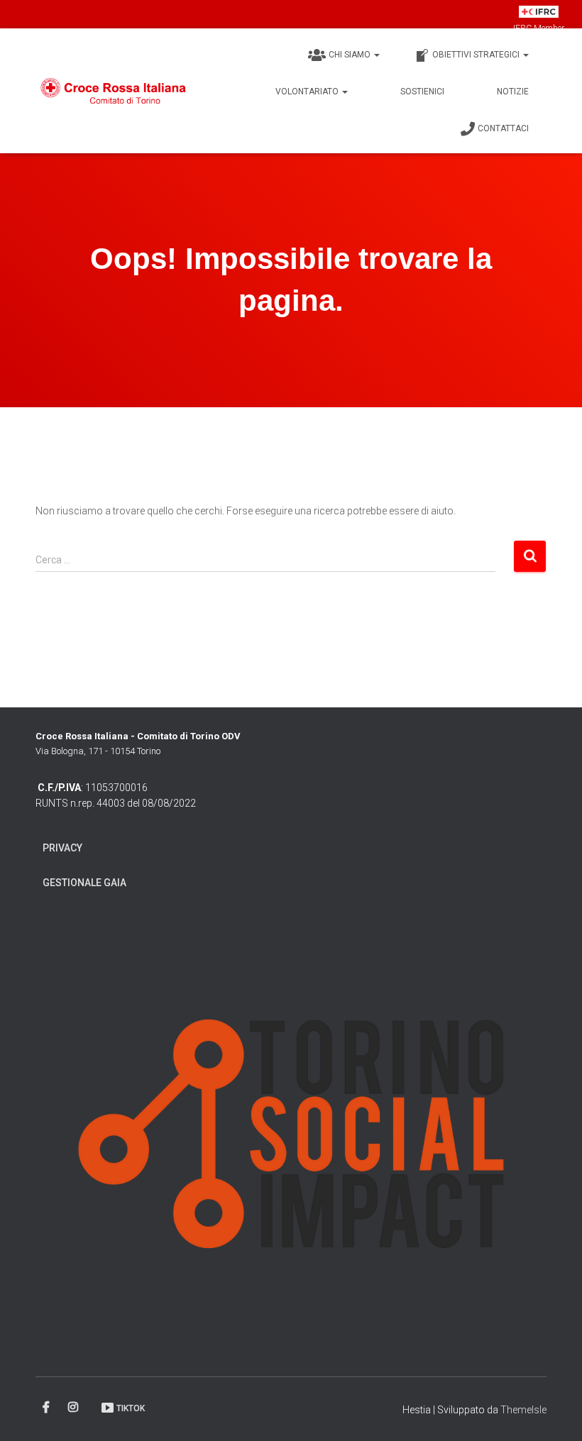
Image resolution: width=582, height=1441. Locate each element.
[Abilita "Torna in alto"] (554, 1412)
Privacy (62, 848)
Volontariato (308, 91)
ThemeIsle (523, 1409)
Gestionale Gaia (84, 882)
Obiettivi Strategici (477, 55)
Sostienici (422, 91)
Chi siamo (351, 55)
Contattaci (503, 128)
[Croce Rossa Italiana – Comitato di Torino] (114, 91)
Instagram (74, 1407)
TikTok (130, 1408)
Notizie (513, 91)
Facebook (47, 1407)
